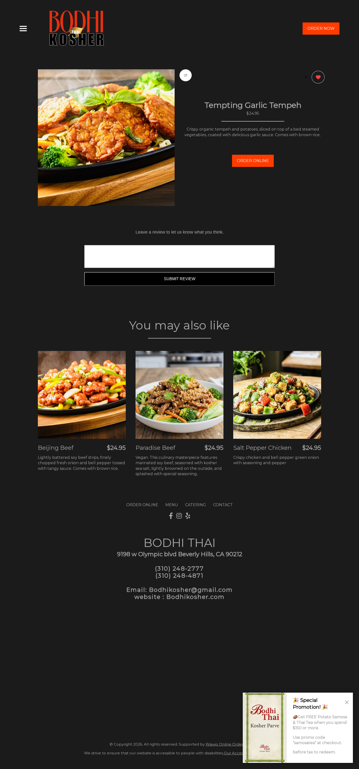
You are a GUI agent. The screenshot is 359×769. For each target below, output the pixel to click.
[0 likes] (317, 77)
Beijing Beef (56, 447)
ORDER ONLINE (253, 160)
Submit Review (179, 279)
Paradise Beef (155, 447)
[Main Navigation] (23, 28)
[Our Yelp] (187, 516)
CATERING (195, 504)
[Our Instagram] (179, 516)
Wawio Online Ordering (227, 744)
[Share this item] (186, 75)
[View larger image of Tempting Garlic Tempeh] (106, 137)
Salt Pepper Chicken (262, 447)
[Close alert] (347, 702)
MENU (171, 504)
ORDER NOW (321, 28)
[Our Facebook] (171, 516)
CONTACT (223, 504)
